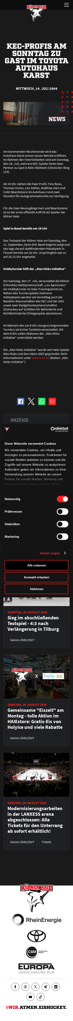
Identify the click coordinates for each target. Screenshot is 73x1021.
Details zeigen (50, 553)
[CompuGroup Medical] (36, 952)
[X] (35, 987)
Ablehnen (36, 589)
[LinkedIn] (56, 987)
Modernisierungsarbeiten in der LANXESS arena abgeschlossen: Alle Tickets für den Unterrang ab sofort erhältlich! (35, 820)
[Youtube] (30, 997)
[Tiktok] (40, 997)
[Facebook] (15, 987)
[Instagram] (25, 987)
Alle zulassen (36, 565)
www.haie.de (40, 358)
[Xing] (46, 987)
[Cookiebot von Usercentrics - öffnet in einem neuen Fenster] (51, 429)
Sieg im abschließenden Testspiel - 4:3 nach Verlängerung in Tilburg (33, 623)
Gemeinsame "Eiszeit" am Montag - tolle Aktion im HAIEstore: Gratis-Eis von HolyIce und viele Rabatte (36, 718)
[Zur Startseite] (36, 13)
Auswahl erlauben (36, 577)
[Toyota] (36, 936)
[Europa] (36, 968)
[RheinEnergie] (36, 920)
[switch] (62, 511)
